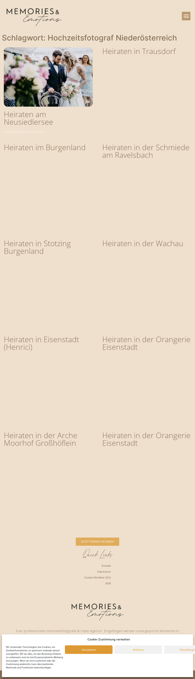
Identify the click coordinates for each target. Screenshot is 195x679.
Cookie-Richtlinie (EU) (97, 577)
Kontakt (106, 565)
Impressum (104, 571)
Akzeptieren (89, 649)
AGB (108, 583)
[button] (186, 16)
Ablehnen (138, 649)
